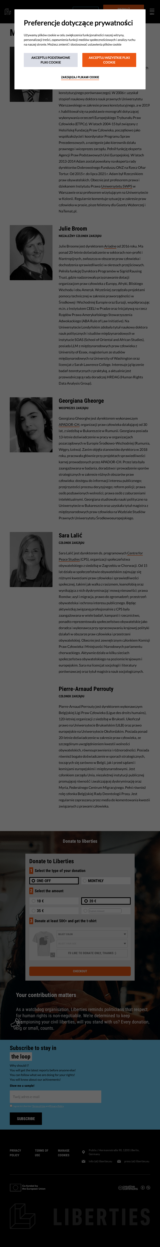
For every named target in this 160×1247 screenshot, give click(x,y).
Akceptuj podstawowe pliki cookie (50, 60)
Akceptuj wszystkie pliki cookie (109, 60)
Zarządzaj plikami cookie (80, 77)
